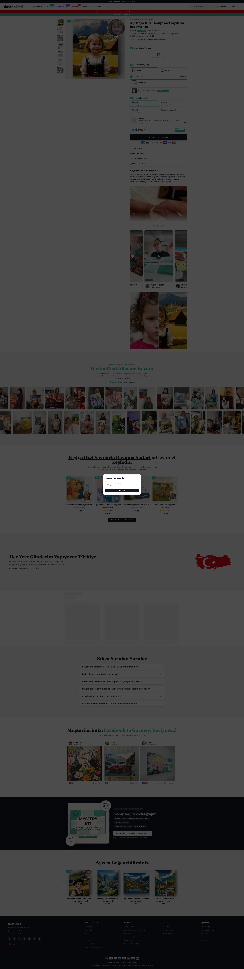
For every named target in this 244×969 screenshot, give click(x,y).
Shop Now (122, 490)
